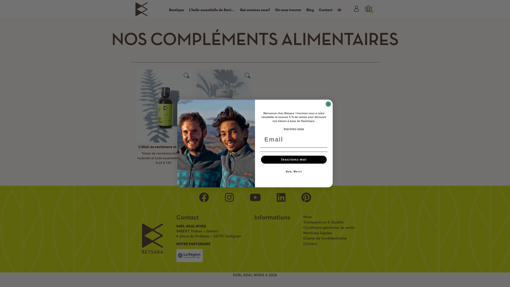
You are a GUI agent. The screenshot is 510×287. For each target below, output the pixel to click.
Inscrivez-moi (294, 159)
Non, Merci (294, 171)
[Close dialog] (328, 104)
